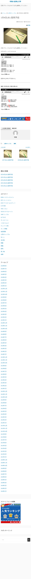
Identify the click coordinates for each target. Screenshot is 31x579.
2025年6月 (4, 305)
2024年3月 (4, 348)
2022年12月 (4, 391)
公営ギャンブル (7, 143)
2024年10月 (4, 328)
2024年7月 (4, 337)
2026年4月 (4, 277)
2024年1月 (4, 354)
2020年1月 (4, 491)
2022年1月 (4, 422)
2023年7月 (4, 371)
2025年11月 (4, 291)
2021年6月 (4, 442)
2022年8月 (4, 402)
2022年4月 (4, 414)
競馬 (15, 143)
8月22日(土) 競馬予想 (7, 186)
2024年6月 (4, 340)
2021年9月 (4, 434)
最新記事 (14, 128)
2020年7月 (4, 474)
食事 (2, 254)
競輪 (2, 245)
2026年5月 (4, 274)
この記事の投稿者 (6, 128)
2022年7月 (4, 405)
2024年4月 (4, 345)
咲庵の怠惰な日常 (15, 1)
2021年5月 (4, 445)
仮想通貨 (3, 231)
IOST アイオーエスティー (8, 203)
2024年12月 (4, 323)
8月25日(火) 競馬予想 (7, 177)
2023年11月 (4, 360)
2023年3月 (4, 382)
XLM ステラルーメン (7, 211)
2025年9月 (4, 297)
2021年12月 (4, 425)
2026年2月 (4, 283)
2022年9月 (4, 400)
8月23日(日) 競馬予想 (7, 183)
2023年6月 (4, 374)
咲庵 (29, 25)
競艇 (2, 243)
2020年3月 (4, 485)
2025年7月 (4, 303)
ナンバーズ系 (4, 226)
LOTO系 (3, 206)
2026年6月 (4, 271)
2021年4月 (4, 448)
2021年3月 (4, 451)
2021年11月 (4, 428)
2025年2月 (4, 317)
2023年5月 (4, 377)
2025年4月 (4, 311)
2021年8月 (4, 437)
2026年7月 (4, 268)
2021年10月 (4, 431)
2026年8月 (4, 265)
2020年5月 (4, 479)
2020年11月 (4, 462)
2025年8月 (4, 300)
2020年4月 (4, 482)
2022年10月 (4, 397)
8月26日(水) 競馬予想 (7, 174)
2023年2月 (4, 385)
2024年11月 (4, 325)
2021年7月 (4, 440)
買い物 (3, 251)
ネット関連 (4, 228)
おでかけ (3, 217)
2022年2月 (4, 420)
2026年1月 (4, 285)
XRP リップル (5, 214)
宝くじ (3, 237)
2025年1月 (4, 320)
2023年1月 (4, 388)
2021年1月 (4, 457)
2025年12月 (4, 288)
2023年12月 (4, 357)
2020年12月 (4, 460)
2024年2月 (4, 351)
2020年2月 (4, 488)
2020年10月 (4, 465)
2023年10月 (4, 362)
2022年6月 (4, 408)
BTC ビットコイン (6, 200)
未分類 (3, 240)
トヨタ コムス (5, 223)
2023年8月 (4, 368)
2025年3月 (4, 314)
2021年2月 (4, 454)
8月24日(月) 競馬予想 (7, 180)
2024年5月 (4, 343)
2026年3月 (4, 280)
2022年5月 (4, 411)
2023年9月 (4, 365)
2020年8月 (4, 471)
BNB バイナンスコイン (7, 197)
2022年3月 (4, 417)
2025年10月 (4, 294)
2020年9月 (4, 468)
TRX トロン (4, 208)
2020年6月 (4, 477)
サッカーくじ (4, 220)
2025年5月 (4, 308)
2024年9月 (4, 331)
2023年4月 (4, 380)
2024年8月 (4, 334)
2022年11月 (4, 394)
